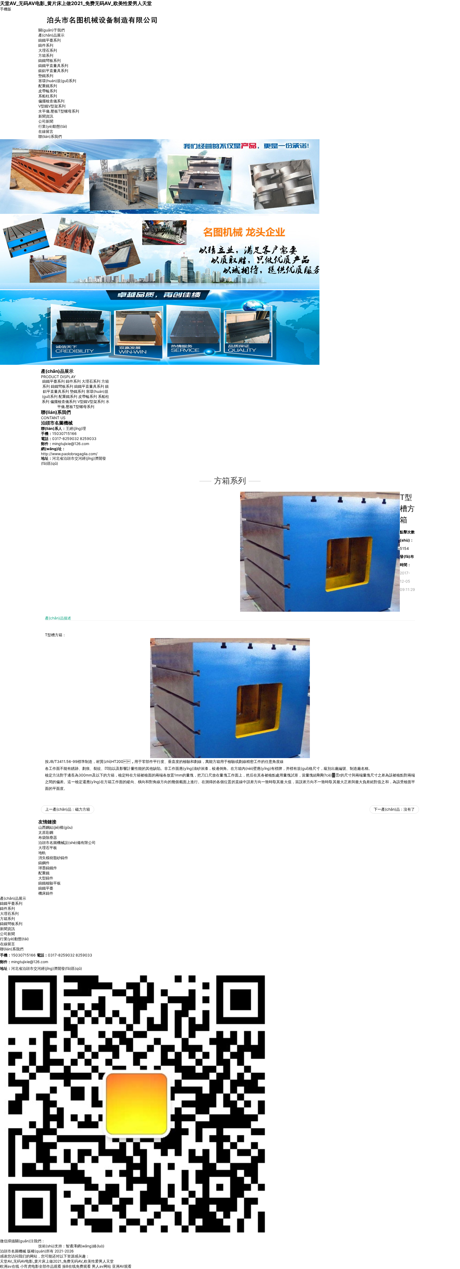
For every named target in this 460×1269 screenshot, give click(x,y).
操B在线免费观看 (76, 1266)
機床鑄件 (45, 893)
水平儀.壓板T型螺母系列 (58, 111)
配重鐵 (44, 873)
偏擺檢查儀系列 (51, 101)
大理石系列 (47, 50)
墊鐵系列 (45, 75)
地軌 (42, 852)
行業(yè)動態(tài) (52, 126)
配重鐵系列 (47, 85)
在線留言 (45, 131)
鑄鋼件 (44, 862)
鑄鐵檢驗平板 (49, 883)
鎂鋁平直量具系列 (53, 70)
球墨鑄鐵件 (47, 868)
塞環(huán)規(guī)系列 (57, 80)
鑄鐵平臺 (45, 888)
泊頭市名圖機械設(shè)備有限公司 (67, 842)
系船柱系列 (47, 96)
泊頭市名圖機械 (13, 1251)
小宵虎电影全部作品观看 (40, 1266)
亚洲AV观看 (122, 1266)
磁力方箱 (82, 809)
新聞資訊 (45, 116)
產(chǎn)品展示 (51, 35)
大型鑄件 (45, 878)
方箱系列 (45, 55)
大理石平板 (47, 847)
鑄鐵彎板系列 (49, 60)
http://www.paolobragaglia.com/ (69, 453)
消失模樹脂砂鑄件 (53, 857)
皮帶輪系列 (47, 91)
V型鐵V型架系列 (51, 106)
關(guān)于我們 (51, 30)
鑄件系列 (45, 45)
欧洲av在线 (9, 1266)
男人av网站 (101, 1266)
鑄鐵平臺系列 (49, 40)
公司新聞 (45, 121)
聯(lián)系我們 (50, 136)
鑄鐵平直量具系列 (53, 65)
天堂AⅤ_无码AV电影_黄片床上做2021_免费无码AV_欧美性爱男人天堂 (76, 3)
